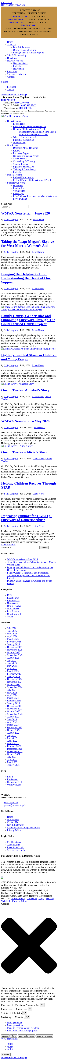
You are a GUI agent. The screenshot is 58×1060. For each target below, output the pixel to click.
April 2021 (12, 759)
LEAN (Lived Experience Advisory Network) (35, 196)
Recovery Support (21, 153)
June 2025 (12, 663)
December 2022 (14, 727)
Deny (13, 1036)
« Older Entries (8, 544)
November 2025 (14, 649)
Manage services (15, 1025)
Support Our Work (16, 182)
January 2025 (13, 676)
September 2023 (14, 714)
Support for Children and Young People (37, 132)
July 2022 (11, 735)
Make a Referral (14, 174)
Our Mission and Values (24, 50)
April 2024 (12, 695)
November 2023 (14, 708)
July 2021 (11, 757)
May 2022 (12, 738)
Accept (5, 1036)
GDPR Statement (15, 825)
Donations (12, 58)
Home (10, 42)
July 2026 (11, 628)
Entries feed (12, 779)
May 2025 (12, 665)
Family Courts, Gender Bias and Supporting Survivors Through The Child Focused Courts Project (28, 320)
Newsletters (18, 68)
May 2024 (12, 692)
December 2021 (14, 749)
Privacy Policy (14, 830)
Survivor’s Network (16, 74)
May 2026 (12, 633)
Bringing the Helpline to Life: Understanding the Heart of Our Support (26, 278)
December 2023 (14, 706)
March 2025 (13, 671)
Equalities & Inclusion (23, 140)
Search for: (6, 547)
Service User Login (16, 850)
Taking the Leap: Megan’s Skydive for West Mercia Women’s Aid (27, 244)
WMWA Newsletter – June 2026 (25, 213)
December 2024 (14, 679)
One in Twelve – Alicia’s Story (24, 452)
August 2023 (13, 716)
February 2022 (14, 746)
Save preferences (44, 1036)
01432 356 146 (11, 802)
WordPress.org (14, 784)
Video (10, 616)
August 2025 (13, 657)
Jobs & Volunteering (16, 55)
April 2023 (12, 722)
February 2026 (14, 641)
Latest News (38, 252)
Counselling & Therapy (24, 161)
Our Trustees (13, 608)
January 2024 (13, 703)
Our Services (13, 145)
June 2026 (12, 631)
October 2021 (13, 754)
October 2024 (13, 684)
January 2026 (13, 644)
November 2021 (14, 751)
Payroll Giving (20, 199)
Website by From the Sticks (14, 901)
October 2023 (13, 711)
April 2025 (12, 668)
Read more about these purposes (22, 1030)
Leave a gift (18, 193)
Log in (10, 776)
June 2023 (12, 719)
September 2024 (14, 687)
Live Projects (13, 600)
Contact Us (12, 822)
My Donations (14, 842)
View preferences (26, 1036)
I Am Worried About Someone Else (29, 126)
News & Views (20, 63)
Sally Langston (11, 219)
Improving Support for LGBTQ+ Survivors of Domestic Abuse (26, 518)
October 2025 (13, 652)
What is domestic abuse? (24, 137)
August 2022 (13, 732)
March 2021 (13, 762)
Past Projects (13, 611)
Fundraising (18, 188)
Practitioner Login (15, 847)
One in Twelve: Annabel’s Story (25, 390)
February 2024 (14, 700)
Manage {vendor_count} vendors (23, 1028)
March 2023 (13, 724)
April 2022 (12, 741)
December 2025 (14, 647)
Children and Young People (26, 156)
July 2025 (11, 660)
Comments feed (14, 782)
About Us (11, 44)
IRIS (9, 595)
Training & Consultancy (24, 169)
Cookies (5, 1054)
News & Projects (15, 60)
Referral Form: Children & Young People (32, 180)
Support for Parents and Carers (33, 134)
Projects (17, 66)
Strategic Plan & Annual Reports (28, 52)
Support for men (20, 164)
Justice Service (20, 158)
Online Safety (19, 142)
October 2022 (13, 730)
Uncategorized (14, 614)
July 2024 (11, 690)
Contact (10, 76)
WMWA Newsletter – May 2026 (25, 421)
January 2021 (13, 765)
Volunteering (19, 190)
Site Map (50, 898)
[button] (29, 946)
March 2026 (13, 639)
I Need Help (19, 124)
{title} (10, 1044)
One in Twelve (14, 606)
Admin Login (13, 844)
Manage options (14, 1022)
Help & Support (14, 121)
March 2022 (13, 743)
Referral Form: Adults (23, 177)
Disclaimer (32, 898)
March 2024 (13, 698)
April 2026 (12, 636)
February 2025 (14, 674)
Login (41, 898)
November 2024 (14, 682)
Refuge (16, 150)
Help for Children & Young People (29, 129)
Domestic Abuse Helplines (25, 148)
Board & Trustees (21, 47)
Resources (12, 71)
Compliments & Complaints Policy (23, 827)
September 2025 (14, 655)
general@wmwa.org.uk (15, 805)
